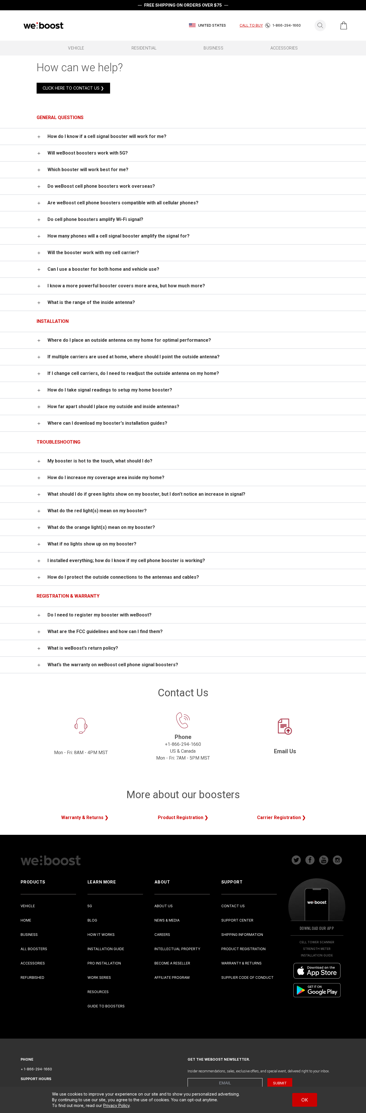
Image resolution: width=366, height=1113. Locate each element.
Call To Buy (251, 25)
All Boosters (34, 949)
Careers (162, 934)
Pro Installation (104, 963)
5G (89, 906)
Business (29, 934)
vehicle (76, 48)
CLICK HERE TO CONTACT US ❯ (73, 88)
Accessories (33, 963)
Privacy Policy (116, 1105)
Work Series (99, 977)
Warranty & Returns (241, 963)
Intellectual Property (177, 949)
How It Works (101, 934)
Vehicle (28, 906)
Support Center (237, 920)
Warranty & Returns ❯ (84, 817)
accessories (284, 48)
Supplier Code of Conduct (247, 977)
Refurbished (32, 977)
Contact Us (233, 906)
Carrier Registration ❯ (281, 817)
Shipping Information (242, 934)
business (213, 48)
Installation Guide (105, 949)
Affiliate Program (172, 977)
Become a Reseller (172, 963)
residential (144, 48)
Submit (280, 1083)
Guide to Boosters (106, 1006)
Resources (98, 992)
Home (26, 920)
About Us (163, 906)
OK (304, 1100)
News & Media (167, 920)
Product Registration (243, 949)
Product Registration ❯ (183, 817)
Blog (92, 920)
